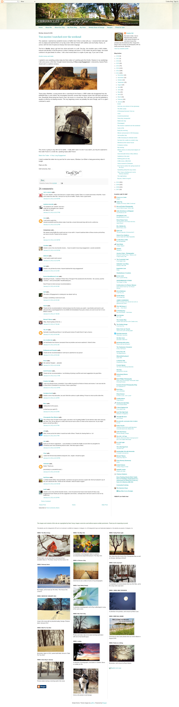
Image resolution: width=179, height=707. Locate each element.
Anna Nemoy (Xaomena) (124, 460)
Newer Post (42, 505)
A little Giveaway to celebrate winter (127, 137)
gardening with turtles (123, 342)
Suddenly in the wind (123, 156)
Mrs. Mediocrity (121, 226)
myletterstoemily (48, 204)
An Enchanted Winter (122, 404)
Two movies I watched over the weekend (60, 37)
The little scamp (121, 109)
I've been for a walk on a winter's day (127, 140)
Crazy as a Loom (121, 197)
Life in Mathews (121, 291)
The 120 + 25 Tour (122, 436)
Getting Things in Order (122, 466)
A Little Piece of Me (122, 240)
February (120, 99)
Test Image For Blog (122, 282)
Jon (44, 266)
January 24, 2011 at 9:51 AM (51, 344)
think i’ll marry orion (121, 227)
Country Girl (129, 33)
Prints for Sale (120, 27)
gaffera (93, 703)
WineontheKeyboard (123, 356)
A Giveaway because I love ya (125, 111)
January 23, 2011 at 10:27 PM (51, 212)
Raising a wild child (121, 265)
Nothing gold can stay (123, 158)
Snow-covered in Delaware (125, 163)
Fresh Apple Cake (121, 261)
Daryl (45, 360)
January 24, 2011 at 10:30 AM (51, 365)
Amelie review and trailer (46, 56)
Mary (44, 403)
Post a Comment (46, 501)
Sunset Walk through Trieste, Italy (125, 208)
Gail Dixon (46, 477)
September (121, 82)
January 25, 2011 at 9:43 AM (51, 472)
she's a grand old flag (122, 277)
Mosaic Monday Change (123, 433)
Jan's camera (47, 192)
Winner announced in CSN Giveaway (127, 133)
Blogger (104, 703)
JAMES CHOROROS (123, 300)
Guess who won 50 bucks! (123, 344)
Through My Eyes (122, 416)
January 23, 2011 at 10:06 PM (51, 198)
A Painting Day (121, 311)
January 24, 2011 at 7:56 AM (51, 324)
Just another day (122, 135)
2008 (117, 187)
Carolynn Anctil (48, 393)
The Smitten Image (122, 324)
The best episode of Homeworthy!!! (125, 232)
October (120, 80)
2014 (117, 66)
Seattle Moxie (121, 295)
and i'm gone (120, 418)
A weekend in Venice (122, 362)
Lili (44, 431)
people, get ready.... (121, 471)
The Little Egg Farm (122, 447)
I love (118, 113)
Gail (44, 292)
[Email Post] (61, 183)
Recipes (109, 27)
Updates (119, 376)
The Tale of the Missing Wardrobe (125, 366)
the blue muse (121, 338)
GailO (45, 489)
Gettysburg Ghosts (122, 374)
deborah (45, 256)
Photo (118, 270)
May (119, 92)
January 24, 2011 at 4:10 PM (51, 411)
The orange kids (121, 297)
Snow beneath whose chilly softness (127, 154)
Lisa (44, 218)
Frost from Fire (120, 326)
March (120, 97)
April (119, 94)
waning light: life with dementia (125, 451)
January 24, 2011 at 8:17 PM (51, 435)
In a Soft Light (121, 442)
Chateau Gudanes (122, 474)
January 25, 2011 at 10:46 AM (51, 484)
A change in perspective (123, 453)
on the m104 (120, 276)
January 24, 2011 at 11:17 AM (51, 375)
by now (118, 422)
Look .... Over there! (122, 308)
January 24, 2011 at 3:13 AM (51, 271)
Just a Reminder (121, 391)
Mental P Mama (47, 319)
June (119, 89)
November (121, 77)
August (120, 85)
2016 (117, 61)
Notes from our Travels (123, 329)
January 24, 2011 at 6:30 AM (51, 286)
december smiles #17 (122, 339)
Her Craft (119, 317)
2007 (117, 189)
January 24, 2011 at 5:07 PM (51, 425)
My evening (120, 147)
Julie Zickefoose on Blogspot (125, 211)
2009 (117, 184)
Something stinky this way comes (126, 170)
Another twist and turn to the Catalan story (127, 321)
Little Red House (121, 432)
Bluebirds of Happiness (122, 413)
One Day (119, 370)
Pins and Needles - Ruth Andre (124, 312)
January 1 (119, 250)
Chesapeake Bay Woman (50, 417)
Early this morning (122, 130)
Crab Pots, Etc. (120, 292)
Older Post (105, 505)
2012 (117, 70)
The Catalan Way (121, 320)
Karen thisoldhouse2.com (51, 276)
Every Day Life (121, 351)
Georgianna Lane (122, 215)
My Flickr (83, 27)
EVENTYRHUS (121, 465)
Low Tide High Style (122, 412)
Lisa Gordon (120, 315)
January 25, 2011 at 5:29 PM (51, 497)
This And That (120, 448)
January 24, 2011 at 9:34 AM (51, 334)
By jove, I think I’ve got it (124, 178)
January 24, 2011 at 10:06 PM (51, 448)
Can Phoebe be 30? (121, 212)
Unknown (46, 463)
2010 (117, 182)
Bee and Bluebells (121, 241)
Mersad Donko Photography (125, 206)
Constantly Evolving (122, 485)
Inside (119, 104)
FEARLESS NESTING (123, 403)
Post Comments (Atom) (52, 508)
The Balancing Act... (121, 353)
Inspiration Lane (121, 268)
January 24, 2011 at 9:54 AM (51, 355)
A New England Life (122, 407)
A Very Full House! (121, 348)
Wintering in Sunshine (122, 335)
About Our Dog (60, 27)
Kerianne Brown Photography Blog (127, 385)
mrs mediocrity (47, 340)
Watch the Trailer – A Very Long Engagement (52, 155)
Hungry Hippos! (120, 245)
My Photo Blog (72, 27)
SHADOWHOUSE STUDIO (124, 280)
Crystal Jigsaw (121, 365)
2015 (117, 63)
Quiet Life (119, 230)
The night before (122, 176)
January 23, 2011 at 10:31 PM (51, 224)
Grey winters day (121, 409)
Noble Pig (119, 202)
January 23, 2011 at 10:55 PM (51, 250)
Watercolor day (121, 121)
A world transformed (123, 116)
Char (44, 453)
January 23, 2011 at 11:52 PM (51, 260)
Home (41, 27)
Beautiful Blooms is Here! (123, 217)
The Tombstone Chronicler (124, 347)
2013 (117, 68)
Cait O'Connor (47, 371)
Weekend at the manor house (125, 142)
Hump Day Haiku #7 (122, 457)
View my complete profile (121, 48)
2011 (117, 73)
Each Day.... (120, 389)
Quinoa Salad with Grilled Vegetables (126, 236)
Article (118, 462)
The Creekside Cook (123, 259)
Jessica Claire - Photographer (125, 253)
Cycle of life (120, 128)
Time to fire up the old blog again (125, 330)
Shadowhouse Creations (124, 273)
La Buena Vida (121, 360)
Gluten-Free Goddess (123, 235)
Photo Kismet (121, 394)
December (121, 75)
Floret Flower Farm (122, 220)
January (120, 102)
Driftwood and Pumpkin (50, 350)
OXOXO (119, 249)
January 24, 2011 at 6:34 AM (51, 300)
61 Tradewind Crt (121, 386)
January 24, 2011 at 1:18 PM (51, 398)
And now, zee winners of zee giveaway (128, 106)
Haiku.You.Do (120, 425)
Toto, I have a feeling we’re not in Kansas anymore (126, 172)
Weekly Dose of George (96, 27)
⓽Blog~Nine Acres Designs (125, 491)
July (119, 87)
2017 (117, 58)
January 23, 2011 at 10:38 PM (51, 240)
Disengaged (120, 123)
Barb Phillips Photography (124, 379)
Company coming (122, 145)
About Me (48, 27)
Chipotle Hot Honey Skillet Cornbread (126, 203)
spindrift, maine (121, 469)
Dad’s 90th (119, 357)
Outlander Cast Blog (122, 264)
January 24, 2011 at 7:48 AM (51, 314)
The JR (45, 329)
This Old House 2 (121, 306)
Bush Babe (120, 244)
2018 (117, 56)
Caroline (45, 245)
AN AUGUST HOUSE (122, 371)
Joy (44, 441)
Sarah (45, 305)
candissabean (121, 398)
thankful (118, 444)
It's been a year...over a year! (124, 395)
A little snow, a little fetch (124, 161)
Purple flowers (120, 400)
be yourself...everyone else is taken (127, 421)
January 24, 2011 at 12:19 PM (51, 387)
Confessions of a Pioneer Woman (126, 285)
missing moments (122, 333)
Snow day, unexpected (123, 118)
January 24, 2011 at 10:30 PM (51, 458)
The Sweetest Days (122, 488)
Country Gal (47, 381)
